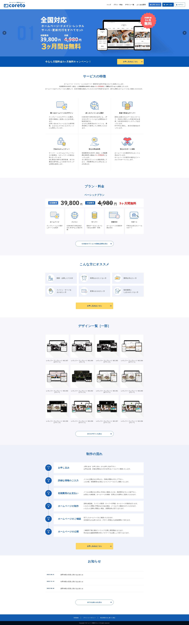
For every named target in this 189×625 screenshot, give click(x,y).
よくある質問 (141, 4)
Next (185, 33)
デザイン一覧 (129, 4)
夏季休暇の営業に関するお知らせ (65, 574)
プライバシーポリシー (89, 617)
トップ (109, 4)
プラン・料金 (118, 4)
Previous (4, 33)
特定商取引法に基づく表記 (107, 617)
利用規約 (76, 617)
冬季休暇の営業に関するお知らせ (65, 581)
